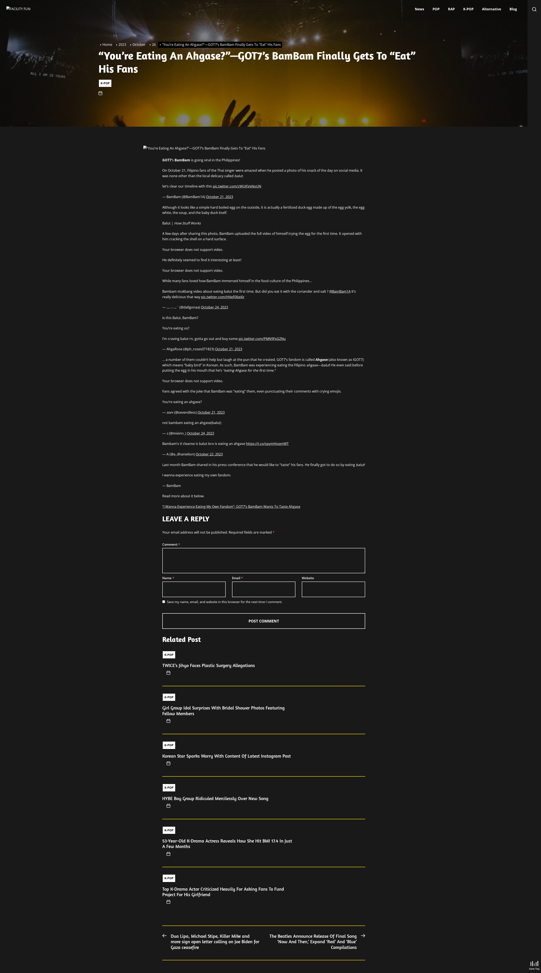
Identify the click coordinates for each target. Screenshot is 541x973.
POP (436, 9)
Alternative (491, 9)
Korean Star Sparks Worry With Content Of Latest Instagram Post (226, 756)
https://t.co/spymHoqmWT (267, 443)
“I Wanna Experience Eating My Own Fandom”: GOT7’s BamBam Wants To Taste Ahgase (231, 506)
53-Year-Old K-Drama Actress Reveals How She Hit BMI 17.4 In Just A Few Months (227, 843)
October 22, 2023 (209, 454)
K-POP (468, 9)
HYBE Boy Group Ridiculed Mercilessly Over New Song (215, 798)
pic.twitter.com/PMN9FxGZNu (262, 338)
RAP (451, 9)
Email (237, 578)
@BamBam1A (340, 291)
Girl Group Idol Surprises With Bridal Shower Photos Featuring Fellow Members (223, 710)
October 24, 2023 (214, 307)
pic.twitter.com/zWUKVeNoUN (237, 186)
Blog (513, 9)
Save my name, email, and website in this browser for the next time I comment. (224, 602)
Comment (171, 544)
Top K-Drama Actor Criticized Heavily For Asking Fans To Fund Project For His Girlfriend (223, 891)
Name (168, 578)
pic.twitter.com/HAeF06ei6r (223, 297)
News (419, 9)
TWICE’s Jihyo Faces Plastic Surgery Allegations (208, 665)
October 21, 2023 (219, 196)
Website (308, 578)
